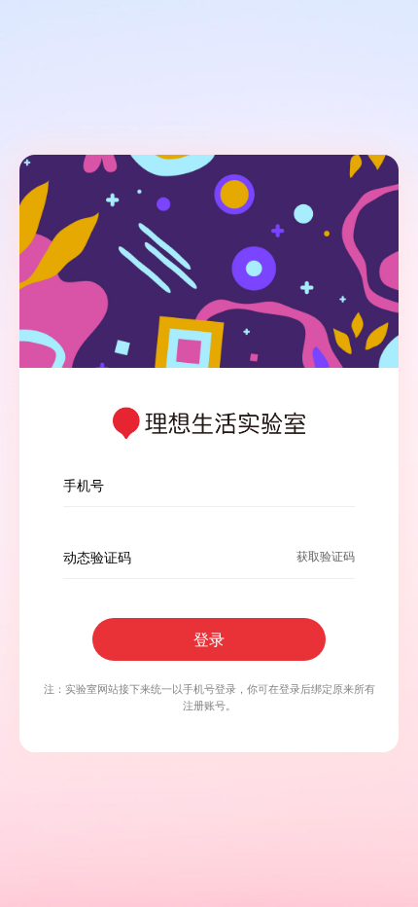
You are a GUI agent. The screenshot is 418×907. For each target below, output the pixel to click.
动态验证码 (97, 557)
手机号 (83, 485)
